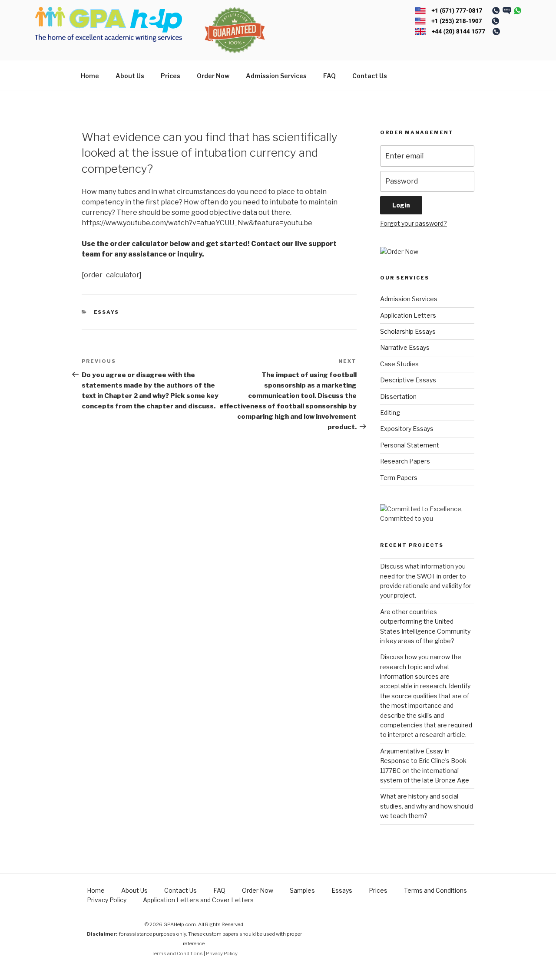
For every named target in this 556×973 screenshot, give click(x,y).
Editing (390, 412)
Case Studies (399, 364)
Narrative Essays (405, 347)
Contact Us (369, 75)
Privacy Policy (106, 900)
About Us (130, 75)
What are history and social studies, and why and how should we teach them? (426, 805)
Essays (106, 312)
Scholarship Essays (408, 331)
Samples (302, 890)
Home (90, 75)
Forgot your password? (413, 223)
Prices (170, 75)
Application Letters (408, 315)
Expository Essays (407, 428)
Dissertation (398, 396)
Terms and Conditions (435, 890)
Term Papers (398, 477)
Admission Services (276, 75)
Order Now (213, 75)
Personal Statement (409, 445)
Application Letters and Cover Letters (198, 900)
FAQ (329, 75)
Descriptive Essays (408, 380)
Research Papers (405, 461)
